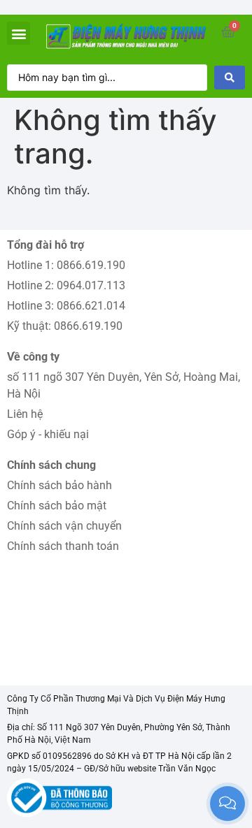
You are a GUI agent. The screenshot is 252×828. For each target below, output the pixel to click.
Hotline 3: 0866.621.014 (66, 305)
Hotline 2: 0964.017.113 (66, 285)
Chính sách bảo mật (56, 505)
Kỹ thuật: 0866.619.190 (64, 326)
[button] (18, 33)
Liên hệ (25, 414)
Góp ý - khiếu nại (48, 434)
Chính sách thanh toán (63, 546)
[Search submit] (229, 77)
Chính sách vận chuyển (64, 525)
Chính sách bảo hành (59, 485)
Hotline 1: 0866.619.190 (66, 265)
